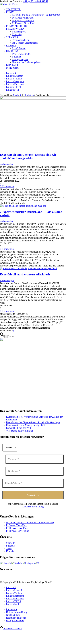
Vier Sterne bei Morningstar (19, 430)
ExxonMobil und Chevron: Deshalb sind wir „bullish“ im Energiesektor (28, 156)
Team (9, 548)
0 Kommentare (7, 186)
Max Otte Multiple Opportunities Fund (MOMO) (30, 522)
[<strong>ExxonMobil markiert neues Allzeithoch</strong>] (28, 268)
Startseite (10, 543)
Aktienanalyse (7, 164)
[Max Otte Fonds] (9, 4)
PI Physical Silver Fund (17, 531)
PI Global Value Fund (16, 525)
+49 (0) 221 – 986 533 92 (35, 1)
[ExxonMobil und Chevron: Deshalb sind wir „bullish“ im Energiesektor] (33, 98)
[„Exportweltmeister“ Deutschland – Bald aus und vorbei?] (23, 205)
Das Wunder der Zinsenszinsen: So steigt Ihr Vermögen (33, 422)
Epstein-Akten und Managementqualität (25, 425)
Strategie (10, 545)
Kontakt (10, 551)
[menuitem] (36, 9)
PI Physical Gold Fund (17, 528)
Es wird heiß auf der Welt (18, 428)
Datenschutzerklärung (33, 506)
